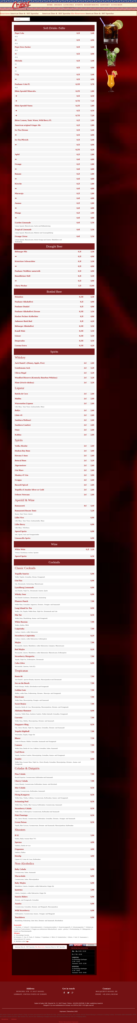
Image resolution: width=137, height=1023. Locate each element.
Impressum (75, 1022)
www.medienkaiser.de (58, 1005)
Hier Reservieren (71, 13)
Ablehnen (14, 1019)
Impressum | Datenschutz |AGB (68, 1011)
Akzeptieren (4, 1019)
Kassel (41, 991)
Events (91, 945)
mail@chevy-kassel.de (96, 1003)
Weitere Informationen (65, 1022)
